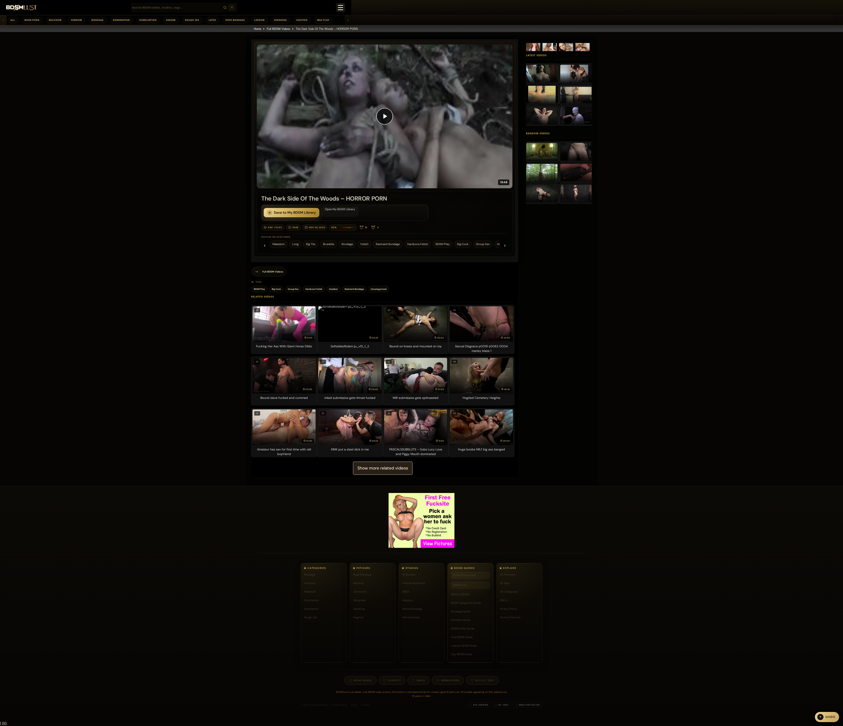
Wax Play (323, 20)
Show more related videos (382, 468)
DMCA (504, 600)
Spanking (280, 20)
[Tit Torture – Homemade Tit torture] (576, 94)
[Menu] (340, 7)
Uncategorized (378, 289)
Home (257, 28)
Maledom (55, 20)
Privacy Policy (508, 609)
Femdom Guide (460, 620)
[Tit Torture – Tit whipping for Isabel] (542, 115)
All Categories (509, 591)
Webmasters (450, 680)
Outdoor (333, 289)
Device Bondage (412, 609)
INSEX (405, 591)
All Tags (505, 583)
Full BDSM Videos (278, 28)
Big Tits (310, 244)
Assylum (407, 600)
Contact (394, 680)
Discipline (359, 600)
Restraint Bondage (388, 244)
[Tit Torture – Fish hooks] (542, 73)
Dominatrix (360, 591)
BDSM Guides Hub (464, 575)
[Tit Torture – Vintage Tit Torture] (542, 94)
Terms (354, 704)
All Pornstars (508, 574)
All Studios (409, 574)
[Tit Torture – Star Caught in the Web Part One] (576, 115)
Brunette (328, 244)
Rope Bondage (235, 20)
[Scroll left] (3, 20)
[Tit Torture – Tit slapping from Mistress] (576, 73)
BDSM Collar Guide (462, 628)
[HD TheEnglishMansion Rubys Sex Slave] (576, 172)
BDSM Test (459, 585)
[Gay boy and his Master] (542, 151)
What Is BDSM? (460, 594)
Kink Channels (411, 617)
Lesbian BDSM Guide (464, 645)
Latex (212, 20)
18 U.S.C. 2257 (484, 680)
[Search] (225, 7)
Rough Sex (192, 20)
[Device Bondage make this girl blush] (542, 193)
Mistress (358, 583)
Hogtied (302, 20)
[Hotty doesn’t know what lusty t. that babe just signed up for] (576, 151)
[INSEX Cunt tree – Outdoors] (542, 172)
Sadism (170, 20)
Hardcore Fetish (417, 244)
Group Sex (483, 244)
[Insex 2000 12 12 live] (576, 193)
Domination (121, 20)
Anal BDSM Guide (462, 637)
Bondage (98, 20)
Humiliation (148, 20)
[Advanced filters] (232, 7)
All (13, 20)
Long (295, 244)
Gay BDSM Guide (461, 654)
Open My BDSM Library (340, 209)
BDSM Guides (362, 680)
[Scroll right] (348, 20)
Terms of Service (510, 617)
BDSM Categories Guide (466, 603)
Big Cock (462, 244)
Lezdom (259, 20)
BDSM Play (443, 244)
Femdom (76, 20)
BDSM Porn (32, 20)
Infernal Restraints (413, 583)
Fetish (364, 244)
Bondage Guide (460, 611)
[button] (384, 116)
